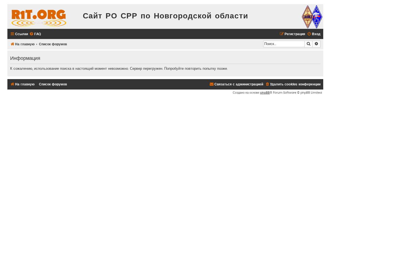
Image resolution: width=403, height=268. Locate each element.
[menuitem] (35, 34)
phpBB (265, 92)
